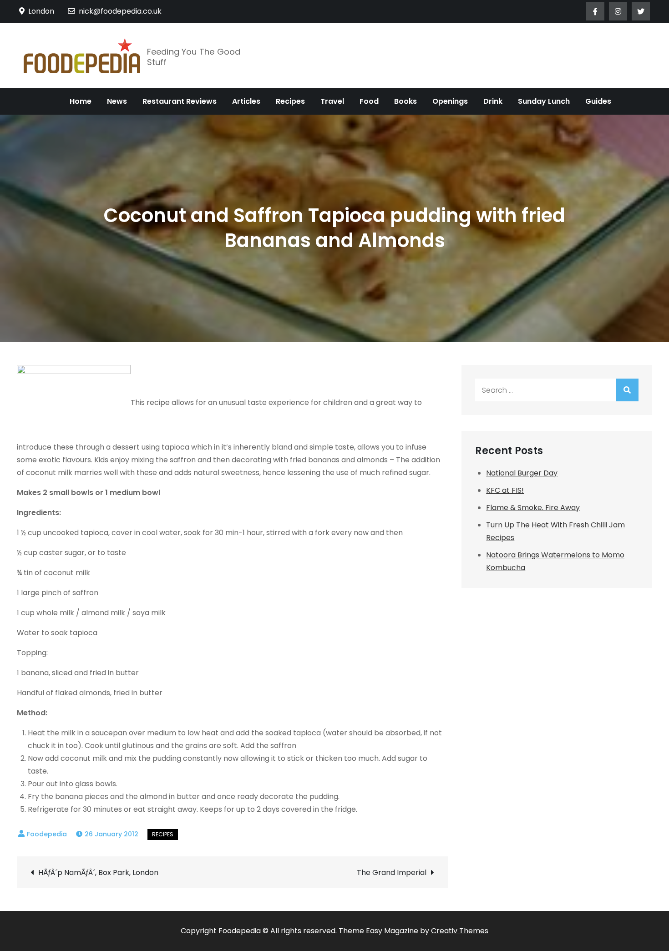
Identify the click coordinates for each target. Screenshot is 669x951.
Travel (332, 101)
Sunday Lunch (544, 101)
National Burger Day (522, 473)
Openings (450, 101)
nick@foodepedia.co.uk (120, 11)
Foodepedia (47, 834)
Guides (598, 101)
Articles (246, 101)
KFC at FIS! (505, 490)
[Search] (627, 390)
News (117, 101)
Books (405, 101)
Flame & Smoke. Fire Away (533, 507)
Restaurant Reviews (179, 101)
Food (369, 101)
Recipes (290, 101)
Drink (492, 101)
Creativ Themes (459, 931)
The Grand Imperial (391, 872)
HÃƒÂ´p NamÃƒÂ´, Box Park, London (98, 872)
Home (80, 101)
